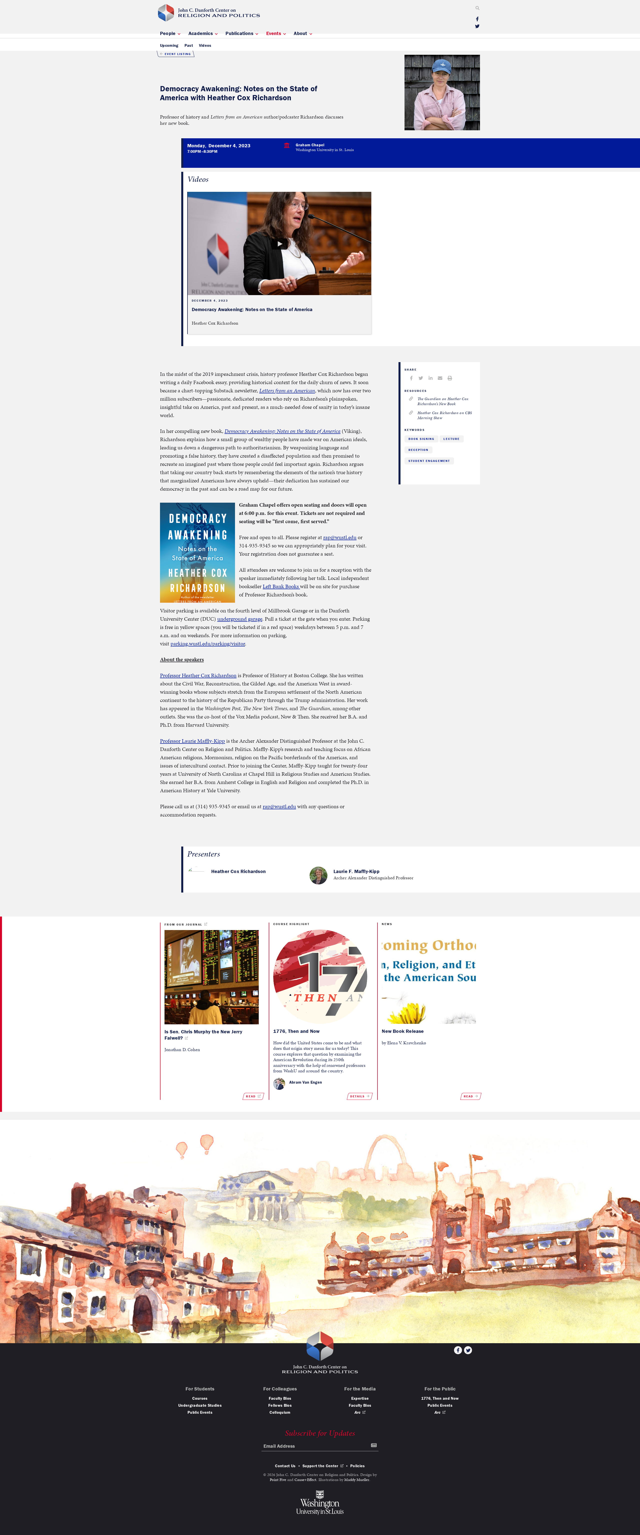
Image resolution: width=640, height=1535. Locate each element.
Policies (357, 1465)
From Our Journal (183, 924)
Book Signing (421, 439)
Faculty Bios (280, 1398)
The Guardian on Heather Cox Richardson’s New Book (443, 401)
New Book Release (403, 1031)
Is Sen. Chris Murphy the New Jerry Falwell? (203, 1034)
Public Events (200, 1412)
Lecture (452, 439)
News (387, 924)
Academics (201, 33)
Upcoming (169, 45)
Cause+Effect (305, 1479)
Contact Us (285, 1465)
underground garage (239, 619)
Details (357, 1096)
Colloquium (280, 1412)
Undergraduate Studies (200, 1405)
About (301, 33)
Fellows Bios (280, 1405)
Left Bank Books (281, 586)
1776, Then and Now (296, 1031)
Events (274, 33)
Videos (205, 45)
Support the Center (320, 1465)
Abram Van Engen (305, 1082)
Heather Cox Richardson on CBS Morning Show (445, 415)
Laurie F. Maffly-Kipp (357, 871)
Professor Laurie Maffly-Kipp (192, 741)
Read (251, 1096)
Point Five (278, 1479)
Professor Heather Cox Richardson (198, 675)
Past (188, 45)
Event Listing (178, 54)
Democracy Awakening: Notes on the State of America (282, 431)
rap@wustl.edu (339, 537)
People (168, 33)
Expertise (360, 1398)
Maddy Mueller (356, 1479)
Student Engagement (429, 461)
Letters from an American (287, 390)
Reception (418, 450)
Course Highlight (291, 924)
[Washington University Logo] (320, 1502)
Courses (200, 1398)
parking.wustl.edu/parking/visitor (207, 643)
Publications (240, 33)
